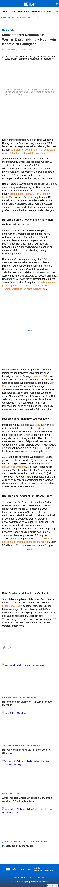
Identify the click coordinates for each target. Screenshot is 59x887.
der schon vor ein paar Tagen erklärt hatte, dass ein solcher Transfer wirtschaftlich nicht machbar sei (29, 285)
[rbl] (11, 869)
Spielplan (23, 11)
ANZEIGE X (52, 885)
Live (13, 11)
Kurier (5, 386)
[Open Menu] (2, 5)
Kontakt (29, 877)
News (4, 11)
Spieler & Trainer (41, 11)
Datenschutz (40, 877)
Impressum (18, 877)
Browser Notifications (40, 882)
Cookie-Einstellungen (19, 882)
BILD (37, 425)
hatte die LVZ (40, 376)
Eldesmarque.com (12, 606)
